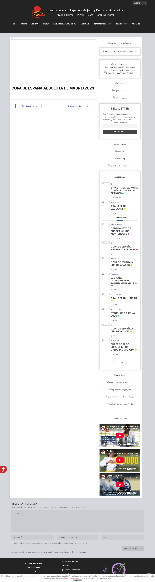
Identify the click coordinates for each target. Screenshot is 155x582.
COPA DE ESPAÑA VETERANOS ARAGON (123, 248)
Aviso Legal (66, 565)
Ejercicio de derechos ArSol (72, 570)
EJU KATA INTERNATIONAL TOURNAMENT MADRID (124, 281)
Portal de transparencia (34, 563)
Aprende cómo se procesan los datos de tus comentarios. (65, 552)
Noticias (23, 24)
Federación (136, 24)
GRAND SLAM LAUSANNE (118, 207)
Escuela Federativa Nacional (64, 24)
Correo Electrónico (120, 123)
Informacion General (33, 568)
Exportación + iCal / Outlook (78, 106)
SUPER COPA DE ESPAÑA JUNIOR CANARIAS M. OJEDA (122, 347)
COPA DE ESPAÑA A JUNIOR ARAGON (122, 263)
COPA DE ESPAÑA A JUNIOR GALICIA (122, 330)
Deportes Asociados (102, 24)
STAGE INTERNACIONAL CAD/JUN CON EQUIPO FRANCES (124, 190)
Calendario (35, 24)
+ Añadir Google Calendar (28, 106)
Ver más (120, 363)
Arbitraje (85, 24)
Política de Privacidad (70, 561)
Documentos (121, 24)
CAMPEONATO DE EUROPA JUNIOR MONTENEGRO (121, 231)
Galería (46, 24)
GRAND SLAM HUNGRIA (124, 298)
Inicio (14, 24)
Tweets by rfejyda (120, 418)
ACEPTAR (77, 580)
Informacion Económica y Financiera (39, 572)
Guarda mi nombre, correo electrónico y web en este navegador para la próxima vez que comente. (50, 543)
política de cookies (69, 578)
